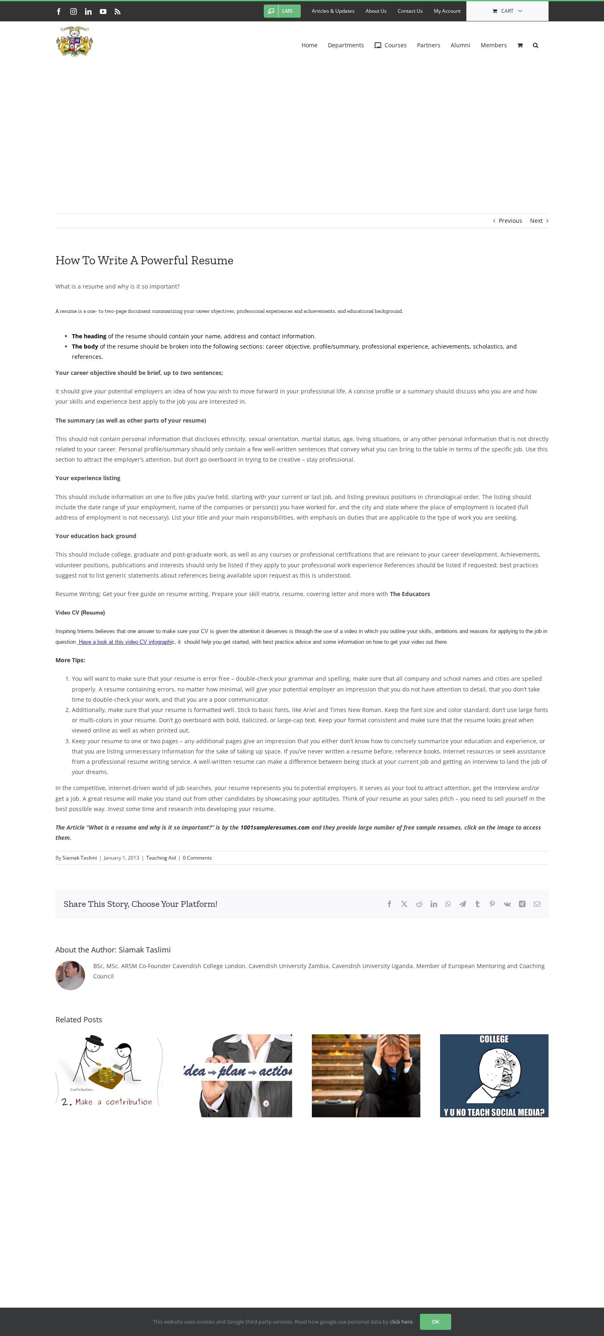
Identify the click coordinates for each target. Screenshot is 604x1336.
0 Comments (197, 857)
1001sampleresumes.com (275, 827)
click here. (402, 1321)
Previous (510, 220)
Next (536, 220)
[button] (535, 43)
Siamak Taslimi (79, 857)
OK (435, 1321)
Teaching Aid (161, 857)
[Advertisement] (302, 122)
